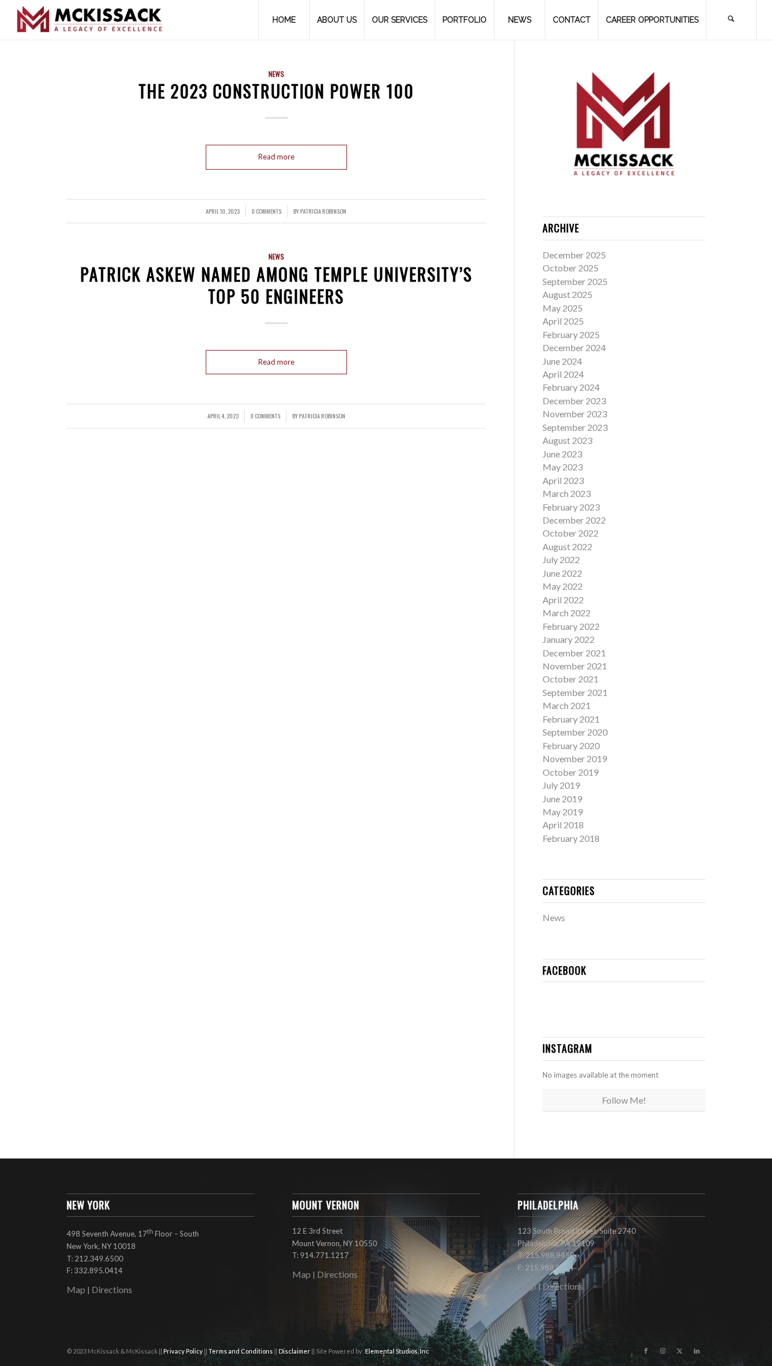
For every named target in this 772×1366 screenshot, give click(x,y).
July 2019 (561, 785)
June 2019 (562, 798)
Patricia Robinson (323, 210)
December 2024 (574, 347)
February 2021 (571, 719)
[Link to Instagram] (662, 1350)
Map (76, 1289)
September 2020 (575, 732)
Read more (276, 156)
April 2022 (563, 599)
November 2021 (575, 665)
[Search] (731, 20)
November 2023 (575, 413)
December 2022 (574, 520)
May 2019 (563, 811)
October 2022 (570, 533)
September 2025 (575, 281)
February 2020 (571, 745)
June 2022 (562, 573)
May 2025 (563, 307)
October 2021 (570, 678)
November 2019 (575, 758)
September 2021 (575, 692)
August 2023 (567, 440)
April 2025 (563, 320)
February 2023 (571, 507)
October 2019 (570, 772)
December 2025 (574, 254)
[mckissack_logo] (89, 20)
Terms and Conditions (241, 1351)
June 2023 (562, 453)
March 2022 (567, 612)
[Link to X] (679, 1350)
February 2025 (571, 334)
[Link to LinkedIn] (696, 1350)
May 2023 (563, 466)
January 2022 (569, 639)
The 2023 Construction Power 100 (276, 90)
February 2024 (571, 387)
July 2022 (561, 559)
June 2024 (562, 361)
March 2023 (567, 493)
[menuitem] (283, 20)
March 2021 (567, 705)
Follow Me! (624, 1100)
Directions (112, 1289)
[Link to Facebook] (645, 1350)
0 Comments (266, 210)
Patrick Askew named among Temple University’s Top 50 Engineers (276, 285)
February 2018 (571, 838)
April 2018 (563, 824)
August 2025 (567, 294)
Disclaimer (295, 1351)
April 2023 (563, 480)
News (276, 74)
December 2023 (574, 400)
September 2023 (575, 427)
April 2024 (563, 374)
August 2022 (567, 546)
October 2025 (570, 267)
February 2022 (571, 626)
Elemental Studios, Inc (397, 1351)
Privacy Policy (183, 1351)
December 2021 (574, 652)
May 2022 (563, 586)
